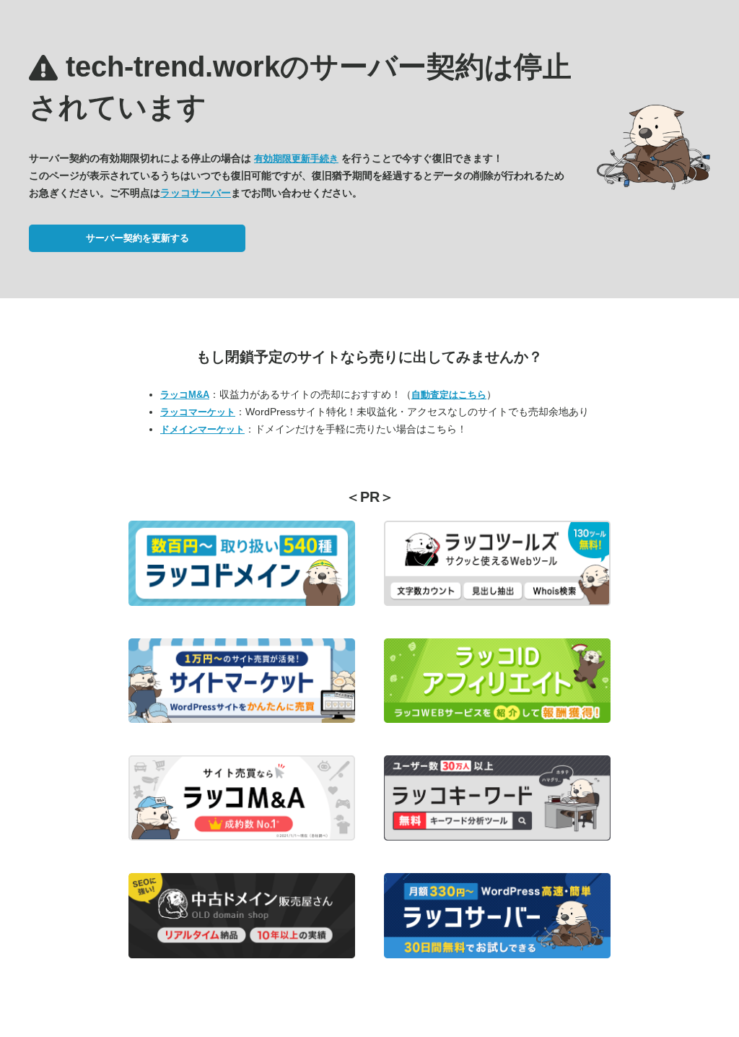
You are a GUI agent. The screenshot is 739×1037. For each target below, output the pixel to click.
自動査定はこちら (448, 394)
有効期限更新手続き (296, 158)
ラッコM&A (184, 394)
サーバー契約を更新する (137, 238)
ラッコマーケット (197, 412)
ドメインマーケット (202, 429)
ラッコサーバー (195, 193)
